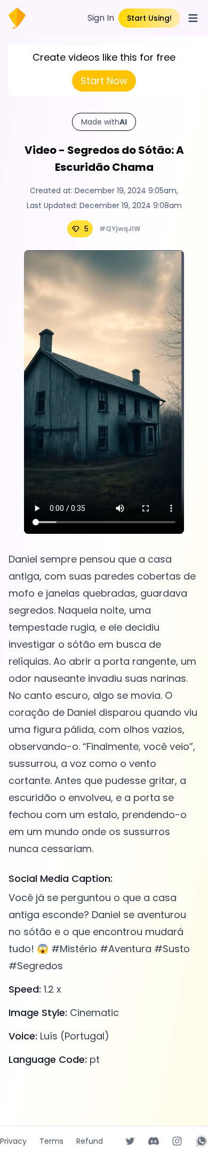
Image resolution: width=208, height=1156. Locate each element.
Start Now (104, 80)
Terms (51, 1141)
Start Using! (149, 18)
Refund (89, 1141)
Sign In (100, 18)
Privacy (13, 1141)
